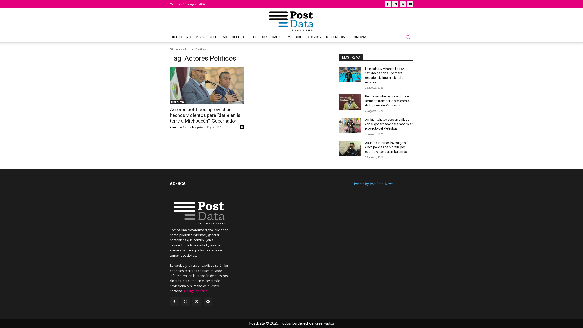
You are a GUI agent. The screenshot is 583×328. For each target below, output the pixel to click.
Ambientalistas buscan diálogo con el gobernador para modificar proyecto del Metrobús (389, 124)
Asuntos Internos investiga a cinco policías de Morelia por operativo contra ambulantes (386, 147)
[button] (407, 36)
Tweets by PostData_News (373, 184)
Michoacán (177, 101)
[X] (403, 4)
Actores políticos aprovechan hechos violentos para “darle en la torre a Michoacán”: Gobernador (205, 115)
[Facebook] (388, 4)
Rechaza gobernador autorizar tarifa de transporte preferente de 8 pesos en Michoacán (387, 101)
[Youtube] (410, 4)
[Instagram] (395, 4)
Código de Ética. (196, 291)
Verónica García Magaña (187, 127)
